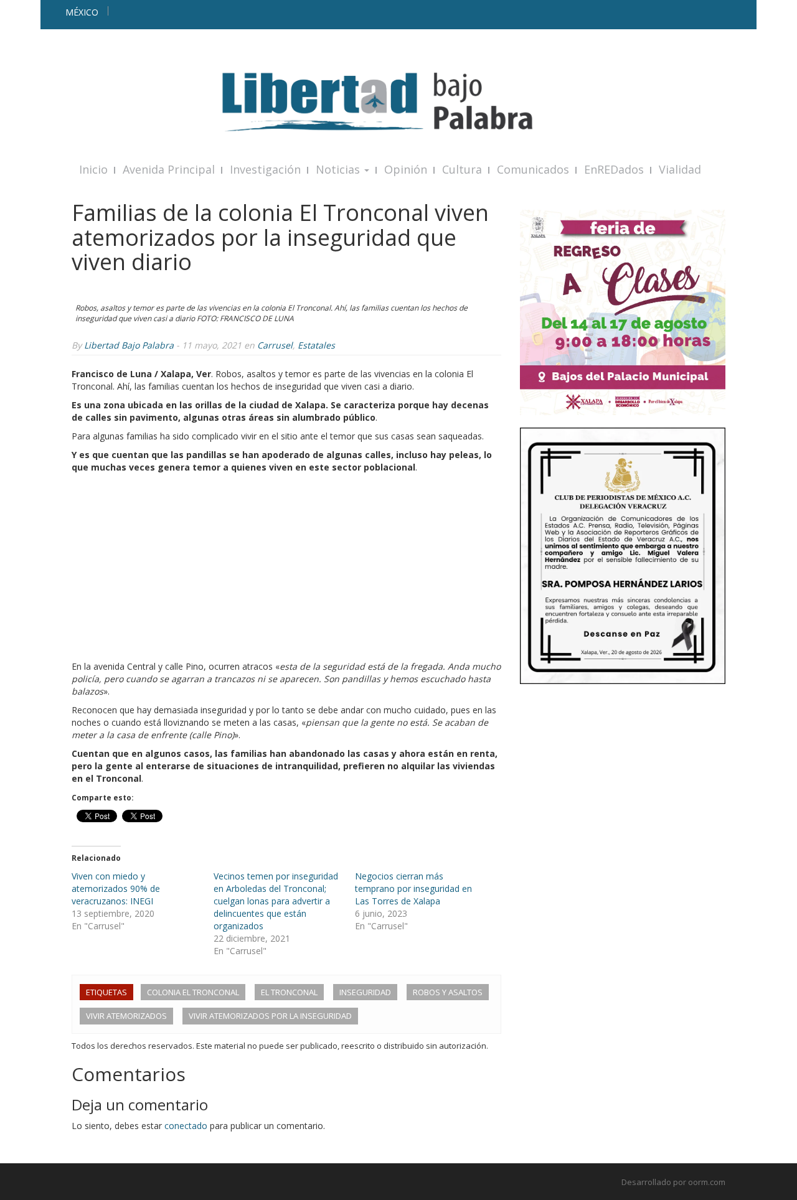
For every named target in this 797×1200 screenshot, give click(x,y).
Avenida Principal (169, 169)
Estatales (316, 345)
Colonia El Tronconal (193, 992)
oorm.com (706, 1182)
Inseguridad (365, 992)
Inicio (93, 169)
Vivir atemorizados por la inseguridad (270, 1015)
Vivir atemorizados (126, 1015)
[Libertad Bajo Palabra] (398, 102)
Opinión (405, 169)
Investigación (265, 169)
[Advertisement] (286, 567)
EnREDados (614, 169)
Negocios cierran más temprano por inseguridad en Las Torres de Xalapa (413, 888)
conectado (185, 1126)
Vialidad (680, 169)
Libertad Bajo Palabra (129, 345)
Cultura (462, 169)
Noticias (339, 169)
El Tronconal (289, 992)
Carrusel (275, 345)
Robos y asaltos (448, 992)
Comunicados (533, 169)
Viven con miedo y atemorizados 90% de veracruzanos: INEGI (116, 888)
